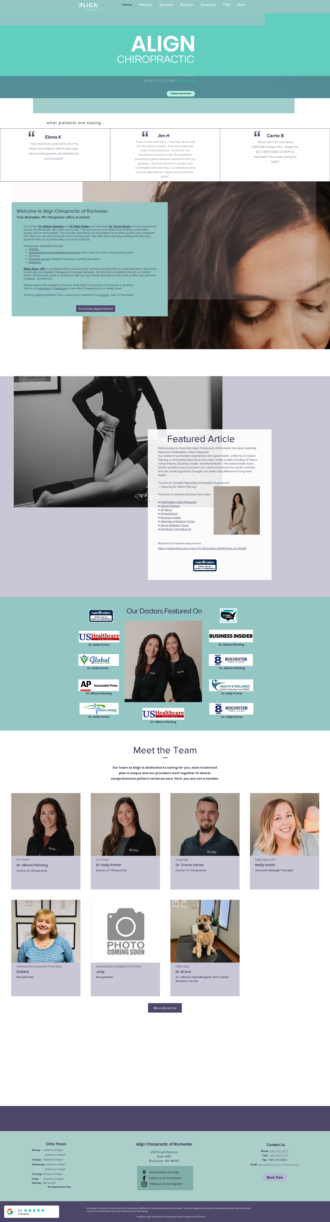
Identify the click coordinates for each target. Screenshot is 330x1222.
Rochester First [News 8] (176, 529)
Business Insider (171, 517)
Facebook (60, 288)
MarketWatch (169, 513)
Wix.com (201, 1216)
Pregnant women (39, 259)
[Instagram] (144, 1184)
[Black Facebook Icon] (144, 1178)
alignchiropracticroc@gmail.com (278, 1164)
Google (104, 295)
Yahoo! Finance (170, 506)
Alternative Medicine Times (178, 521)
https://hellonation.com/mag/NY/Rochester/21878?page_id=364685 (202, 548)
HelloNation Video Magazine (178, 502)
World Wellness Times (174, 525)
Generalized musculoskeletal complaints (54, 252)
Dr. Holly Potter (79, 226)
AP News (166, 509)
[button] (144, 1172)
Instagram (44, 288)
